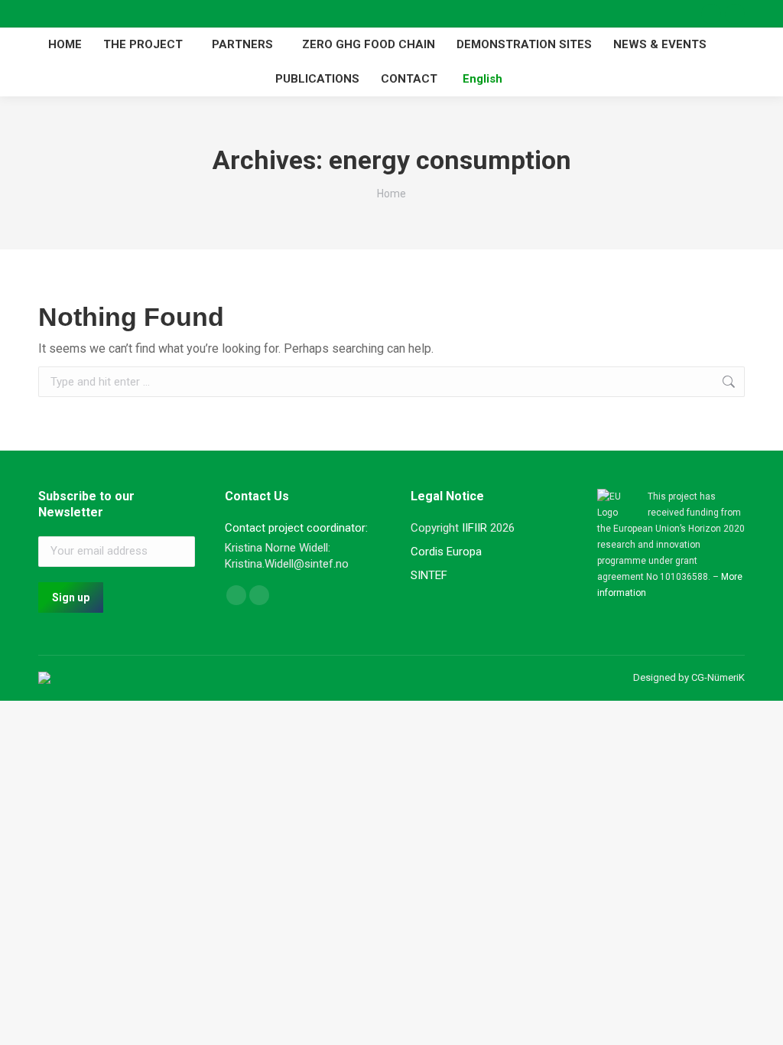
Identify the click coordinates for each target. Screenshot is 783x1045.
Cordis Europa (446, 551)
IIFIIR (474, 528)
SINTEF (429, 575)
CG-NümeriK (718, 677)
